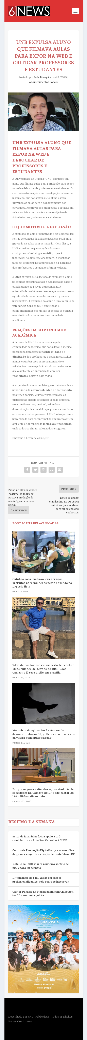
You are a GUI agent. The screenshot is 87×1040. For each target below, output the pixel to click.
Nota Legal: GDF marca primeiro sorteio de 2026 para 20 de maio (40, 865)
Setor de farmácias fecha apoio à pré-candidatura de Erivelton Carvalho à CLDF (39, 838)
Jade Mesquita (42, 77)
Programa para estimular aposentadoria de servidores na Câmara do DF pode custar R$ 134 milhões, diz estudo (43, 792)
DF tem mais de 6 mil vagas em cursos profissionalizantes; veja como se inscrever (40, 879)
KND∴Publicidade (38, 1016)
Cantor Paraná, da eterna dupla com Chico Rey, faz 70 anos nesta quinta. (42, 893)
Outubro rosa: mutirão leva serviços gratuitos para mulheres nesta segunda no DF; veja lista (42, 582)
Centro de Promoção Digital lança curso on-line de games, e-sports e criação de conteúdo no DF (43, 852)
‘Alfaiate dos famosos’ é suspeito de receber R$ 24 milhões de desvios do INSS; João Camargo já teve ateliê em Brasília (43, 668)
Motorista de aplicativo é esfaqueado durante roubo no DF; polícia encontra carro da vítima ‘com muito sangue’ (43, 733)
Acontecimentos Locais (43, 82)
